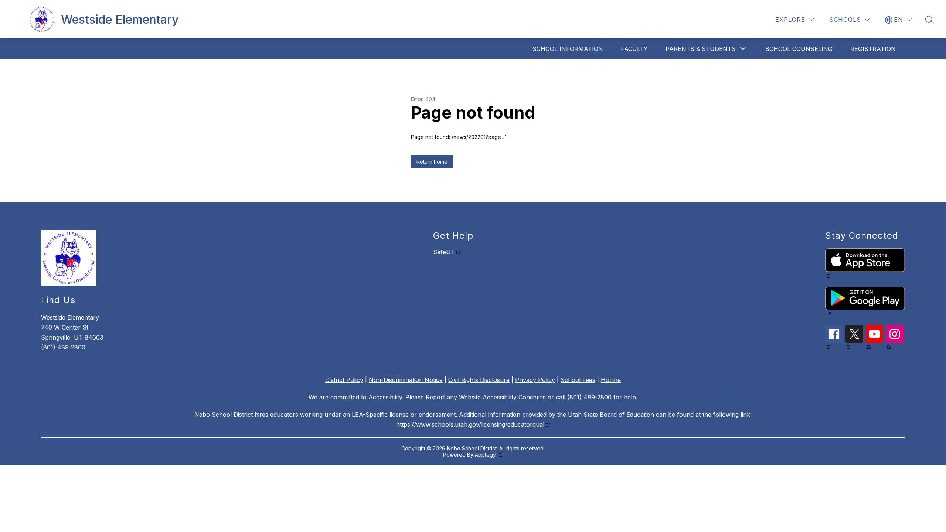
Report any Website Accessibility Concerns (486, 397)
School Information (567, 48)
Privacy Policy (535, 379)
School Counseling (799, 48)
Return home (432, 161)
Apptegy (486, 454)
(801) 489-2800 (63, 347)
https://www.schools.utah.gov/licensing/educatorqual (470, 424)
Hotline (611, 379)
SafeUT (444, 252)
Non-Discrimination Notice (406, 379)
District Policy (344, 379)
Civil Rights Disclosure (479, 379)
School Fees (578, 379)
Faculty (634, 48)
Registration (873, 48)
